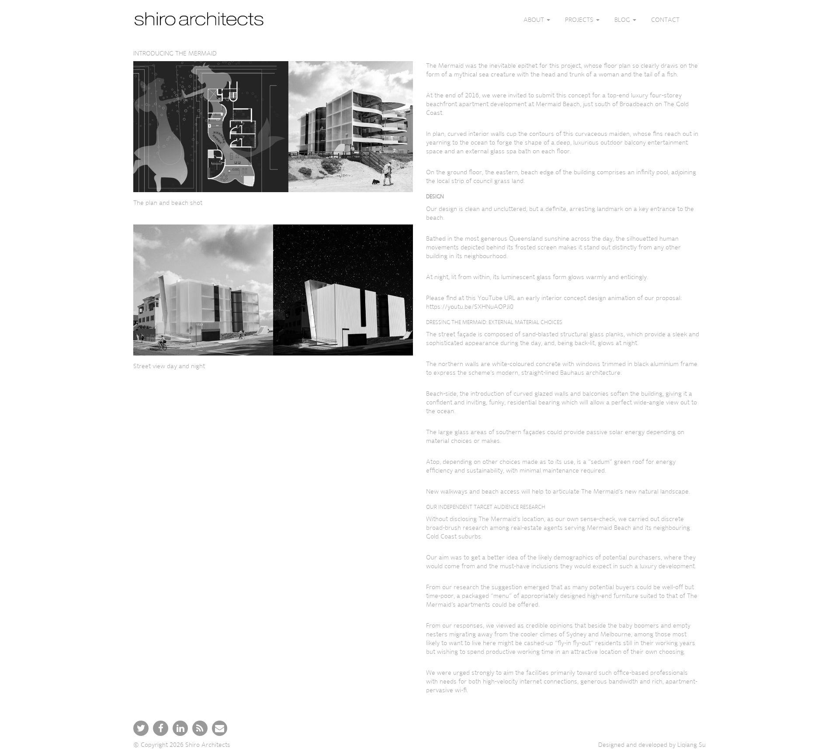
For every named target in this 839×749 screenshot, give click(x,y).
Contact (665, 19)
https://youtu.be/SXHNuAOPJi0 (469, 306)
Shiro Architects (207, 744)
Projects (580, 19)
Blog (623, 19)
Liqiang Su (691, 744)
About (535, 19)
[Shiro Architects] (198, 19)
